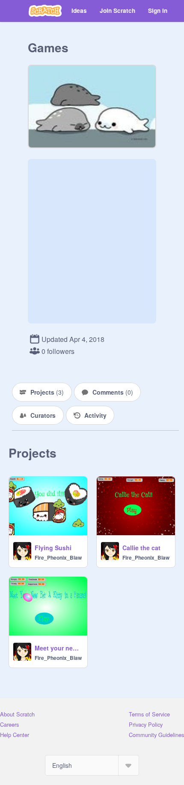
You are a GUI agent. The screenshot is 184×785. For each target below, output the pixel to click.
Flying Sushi (53, 547)
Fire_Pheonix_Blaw (58, 557)
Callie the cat (141, 547)
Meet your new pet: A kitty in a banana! (58, 648)
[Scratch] (45, 10)
